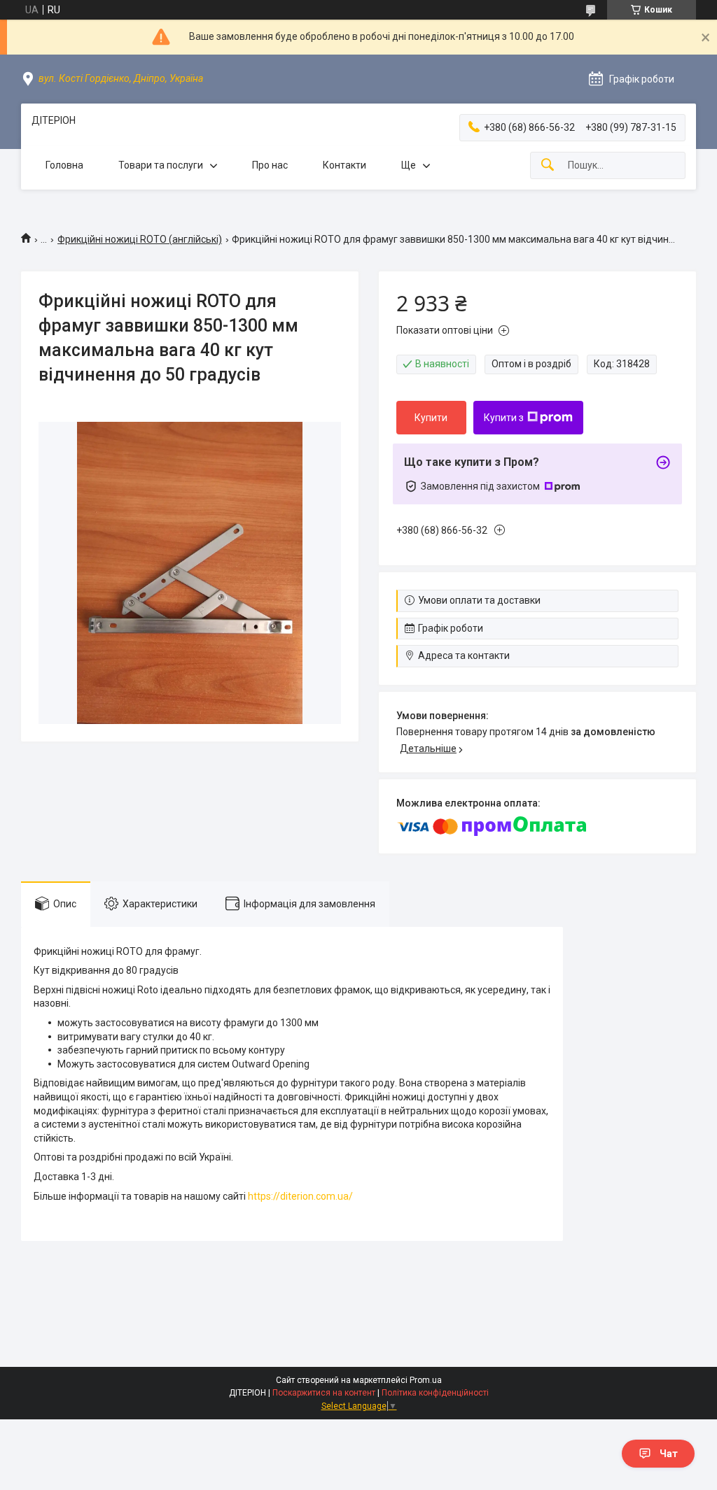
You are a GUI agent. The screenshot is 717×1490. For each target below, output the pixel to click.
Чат (669, 1453)
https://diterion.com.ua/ (300, 1196)
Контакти (344, 165)
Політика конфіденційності (435, 1393)
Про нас (270, 165)
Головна (64, 165)
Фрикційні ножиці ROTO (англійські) (139, 239)
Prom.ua (426, 1380)
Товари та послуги (160, 165)
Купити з (504, 417)
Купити (431, 417)
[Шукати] (547, 165)
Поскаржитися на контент (323, 1393)
